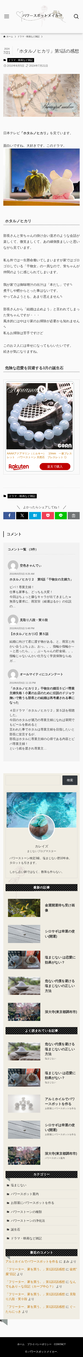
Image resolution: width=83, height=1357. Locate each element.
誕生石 (15, 1229)
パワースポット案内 (25, 1194)
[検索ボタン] (76, 16)
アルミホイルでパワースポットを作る (32, 1261)
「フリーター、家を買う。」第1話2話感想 (35, 1269)
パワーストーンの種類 (26, 1212)
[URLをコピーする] (74, 515)
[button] (9, 515)
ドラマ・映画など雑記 (20, 60)
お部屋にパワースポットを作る (32, 1203)
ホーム (21, 1344)
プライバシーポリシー (39, 1344)
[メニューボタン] (7, 16)
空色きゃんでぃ (31, 565)
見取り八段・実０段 (34, 620)
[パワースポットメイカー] (41, 16)
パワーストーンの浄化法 (28, 1220)
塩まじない (18, 1185)
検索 (70, 780)
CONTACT (60, 1344)
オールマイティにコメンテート (41, 674)
